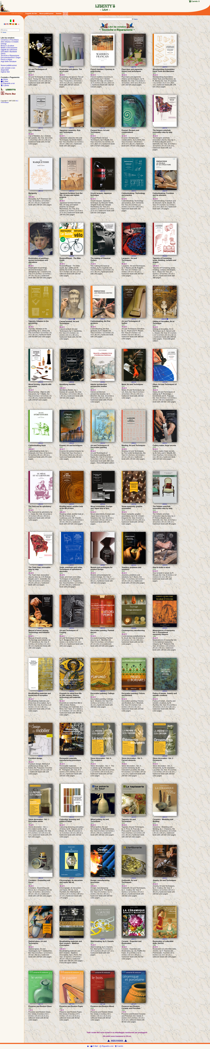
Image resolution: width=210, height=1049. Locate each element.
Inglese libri (5, 72)
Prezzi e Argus (6, 59)
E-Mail (4, 81)
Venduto (58, 13)
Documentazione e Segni (10, 57)
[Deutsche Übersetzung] (10, 24)
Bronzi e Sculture (7, 46)
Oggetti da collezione (9, 50)
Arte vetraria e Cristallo (9, 42)
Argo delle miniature (8, 61)
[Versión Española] (13, 24)
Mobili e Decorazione (9, 48)
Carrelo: (195, 1)
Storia (3, 54)
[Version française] (5, 24)
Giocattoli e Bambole (9, 52)
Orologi (3, 44)
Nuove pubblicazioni (46, 13)
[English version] (8, 24)
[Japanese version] (19, 24)
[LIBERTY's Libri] (105, 10)
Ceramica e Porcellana (10, 40)
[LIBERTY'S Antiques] (8, 90)
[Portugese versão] (16, 24)
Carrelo (5, 85)
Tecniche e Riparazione (10, 55)
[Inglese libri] (65, 13)
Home (4, 79)
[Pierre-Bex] (8, 94)
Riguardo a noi (8, 83)
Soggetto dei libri (31, 13)
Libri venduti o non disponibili (8, 69)
